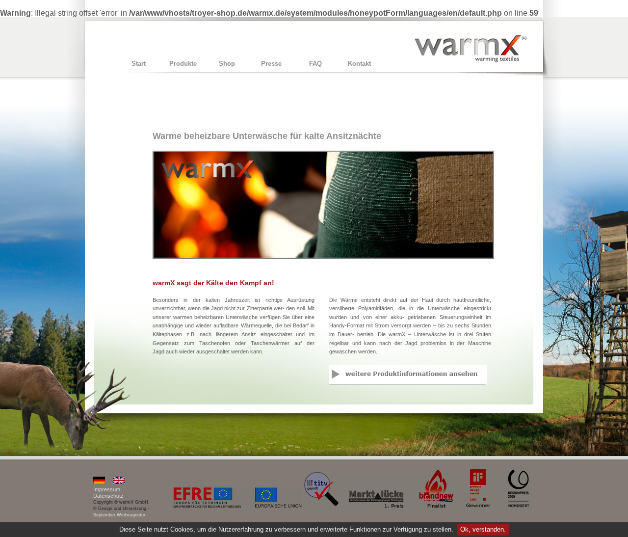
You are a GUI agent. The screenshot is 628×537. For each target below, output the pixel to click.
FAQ (315, 63)
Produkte (183, 63)
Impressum (106, 489)
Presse (271, 63)
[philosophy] (119, 482)
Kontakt (359, 63)
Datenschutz (108, 496)
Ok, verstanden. (483, 529)
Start (138, 63)
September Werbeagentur (119, 514)
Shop (227, 63)
